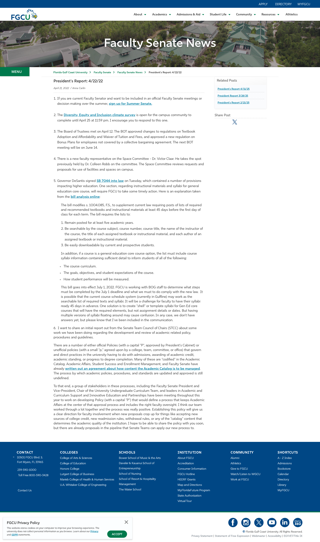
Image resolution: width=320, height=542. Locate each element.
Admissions (285, 463)
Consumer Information (192, 469)
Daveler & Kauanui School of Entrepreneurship (136, 466)
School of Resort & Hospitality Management (137, 482)
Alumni (235, 458)
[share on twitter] (234, 122)
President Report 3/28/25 (233, 96)
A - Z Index (285, 458)
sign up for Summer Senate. (130, 104)
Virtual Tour (185, 501)
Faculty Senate (102, 72)
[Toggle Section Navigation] (14, 71)
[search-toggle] (307, 14)
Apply (263, 4)
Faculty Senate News (129, 72)
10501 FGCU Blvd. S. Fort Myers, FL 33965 (30, 460)
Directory (283, 4)
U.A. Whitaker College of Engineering (83, 485)
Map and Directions (190, 485)
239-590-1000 (26, 470)
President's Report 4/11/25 (234, 89)
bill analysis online (85, 197)
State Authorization (189, 496)
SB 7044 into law (110, 181)
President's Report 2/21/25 (233, 102)
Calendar (283, 474)
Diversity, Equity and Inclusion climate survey (99, 115)
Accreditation (186, 463)
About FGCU (186, 458)
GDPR (14, 535)
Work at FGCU (240, 479)
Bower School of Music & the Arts (140, 458)
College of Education (73, 463)
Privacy (94, 531)
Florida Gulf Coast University (70, 72)
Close (126, 522)
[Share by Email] (218, 122)
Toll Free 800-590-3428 (33, 475)
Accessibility (274, 536)
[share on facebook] (226, 122)
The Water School (130, 489)
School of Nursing (130, 474)
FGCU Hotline (186, 474)
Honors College (69, 469)
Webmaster (258, 536)
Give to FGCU (239, 469)
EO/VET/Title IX (293, 536)
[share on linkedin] (243, 122)
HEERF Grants (187, 479)
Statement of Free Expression (232, 536)
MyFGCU (304, 4)
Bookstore (284, 469)
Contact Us (25, 490)
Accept (117, 534)
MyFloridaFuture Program (194, 490)
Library (282, 485)
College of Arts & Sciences (76, 458)
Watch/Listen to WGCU (245, 474)
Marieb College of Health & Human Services (87, 479)
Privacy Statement (202, 536)
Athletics (292, 14)
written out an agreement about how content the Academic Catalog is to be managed (132, 369)
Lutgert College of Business (77, 474)
